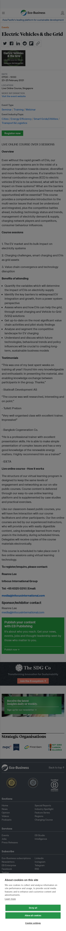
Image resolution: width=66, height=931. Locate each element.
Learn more (10, 899)
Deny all (33, 908)
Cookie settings (33, 923)
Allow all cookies (33, 915)
